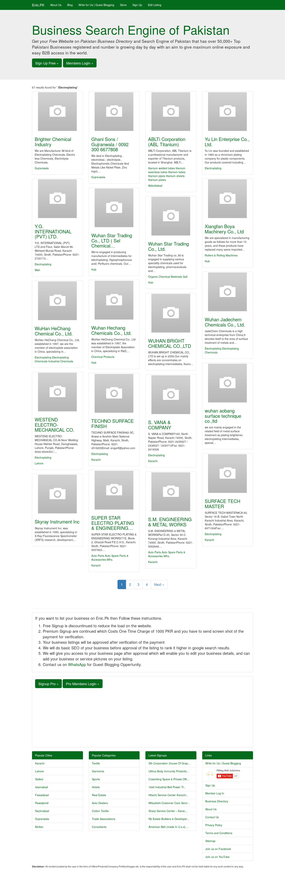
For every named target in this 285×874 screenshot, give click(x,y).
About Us (55, 5)
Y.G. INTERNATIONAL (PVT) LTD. (53, 231)
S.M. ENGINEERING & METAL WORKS (170, 522)
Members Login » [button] (79, 62)
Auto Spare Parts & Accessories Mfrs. (109, 557)
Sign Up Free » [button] (47, 62)
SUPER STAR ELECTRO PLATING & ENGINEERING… (112, 522)
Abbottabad (155, 185)
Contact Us (212, 817)
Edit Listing (154, 5)
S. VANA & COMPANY (159, 425)
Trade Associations (103, 819)
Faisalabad (42, 795)
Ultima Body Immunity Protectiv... (169, 771)
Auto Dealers (100, 803)
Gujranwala (42, 168)
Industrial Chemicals (60, 361)
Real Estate (99, 795)
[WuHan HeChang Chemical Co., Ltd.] (57, 300)
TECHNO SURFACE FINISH (112, 423)
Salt (185, 276)
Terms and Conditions (218, 833)
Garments (98, 771)
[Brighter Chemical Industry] (57, 111)
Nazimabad (42, 811)
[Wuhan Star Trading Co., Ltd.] (170, 216)
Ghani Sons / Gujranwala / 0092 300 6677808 (110, 144)
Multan (39, 827)
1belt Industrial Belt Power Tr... (167, 787)
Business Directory (216, 801)
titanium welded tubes (161, 168)
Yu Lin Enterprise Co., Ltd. (227, 141)
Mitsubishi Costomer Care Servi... (169, 803)
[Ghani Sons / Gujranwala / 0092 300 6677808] (114, 111)
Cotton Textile (100, 811)
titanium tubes (176, 172)
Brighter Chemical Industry (53, 141)
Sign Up (137, 5)
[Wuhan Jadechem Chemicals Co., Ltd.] (227, 291)
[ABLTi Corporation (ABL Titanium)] (170, 111)
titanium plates (157, 180)
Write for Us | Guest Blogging (96, 5)
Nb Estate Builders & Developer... (169, 819)
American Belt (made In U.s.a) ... (169, 827)
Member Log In (214, 793)
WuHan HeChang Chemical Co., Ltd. (54, 331)
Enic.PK (38, 4)
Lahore (39, 463)
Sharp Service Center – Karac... (168, 811)
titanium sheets (175, 176)
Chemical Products (102, 357)
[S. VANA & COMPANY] (170, 394)
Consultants (99, 827)
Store (123, 5)
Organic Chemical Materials (165, 276)
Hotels (96, 787)
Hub (207, 261)
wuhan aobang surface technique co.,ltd (223, 415)
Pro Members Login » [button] (82, 683)
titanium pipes (156, 176)
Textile (96, 763)
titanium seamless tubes (166, 170)
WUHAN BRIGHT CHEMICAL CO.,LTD (169, 343)
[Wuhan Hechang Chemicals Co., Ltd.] (114, 300)
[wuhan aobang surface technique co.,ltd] (227, 383)
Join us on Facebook (218, 849)
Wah (37, 270)
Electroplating (213, 168)
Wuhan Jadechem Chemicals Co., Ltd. (225, 322)
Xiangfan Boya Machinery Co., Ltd (224, 229)
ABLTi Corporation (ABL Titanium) (166, 141)
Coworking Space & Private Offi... (169, 779)
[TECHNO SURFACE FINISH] (114, 393)
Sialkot (39, 779)
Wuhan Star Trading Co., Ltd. (168, 246)
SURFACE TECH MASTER (222, 503)
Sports (96, 779)
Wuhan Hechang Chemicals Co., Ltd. (111, 330)
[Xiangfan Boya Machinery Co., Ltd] (227, 198)
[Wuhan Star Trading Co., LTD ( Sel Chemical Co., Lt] (114, 207)
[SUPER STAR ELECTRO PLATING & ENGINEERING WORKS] (114, 490)
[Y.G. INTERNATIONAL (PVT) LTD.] (57, 198)
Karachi (96, 459)
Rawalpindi (41, 803)
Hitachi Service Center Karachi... (168, 795)
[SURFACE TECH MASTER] (227, 473)
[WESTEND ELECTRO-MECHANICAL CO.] (57, 392)
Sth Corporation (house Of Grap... (169, 763)
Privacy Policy (213, 825)
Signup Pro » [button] (48, 683)
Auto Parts (97, 556)
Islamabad (41, 787)
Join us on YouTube (217, 857)
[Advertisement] (142, 717)
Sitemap (210, 841)
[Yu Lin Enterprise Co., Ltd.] (227, 111)
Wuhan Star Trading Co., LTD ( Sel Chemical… (111, 240)
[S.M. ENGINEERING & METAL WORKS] (170, 491)
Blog (70, 5)
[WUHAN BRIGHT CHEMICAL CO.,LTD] (170, 313)
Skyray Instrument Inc (57, 521)
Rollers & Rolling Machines (221, 255)
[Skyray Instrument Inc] (57, 494)
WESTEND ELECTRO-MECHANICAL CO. (54, 424)
